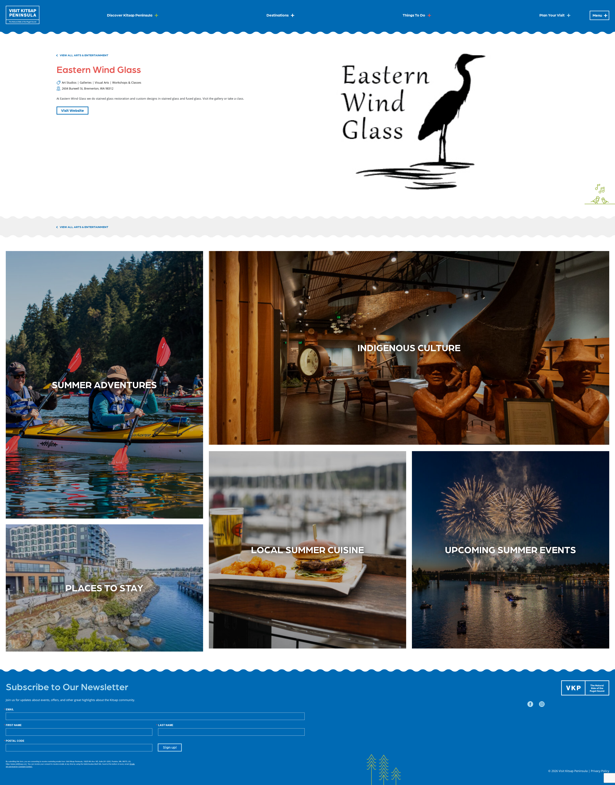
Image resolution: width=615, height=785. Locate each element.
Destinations (277, 14)
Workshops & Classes (126, 82)
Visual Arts (102, 82)
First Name (14, 725)
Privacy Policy (600, 771)
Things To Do (414, 14)
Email (10, 709)
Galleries (86, 82)
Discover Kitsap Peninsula (129, 14)
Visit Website (72, 110)
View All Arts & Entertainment (84, 55)
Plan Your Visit (552, 14)
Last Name (165, 725)
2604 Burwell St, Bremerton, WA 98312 (87, 88)
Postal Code (15, 741)
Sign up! (170, 747)
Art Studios (69, 82)
